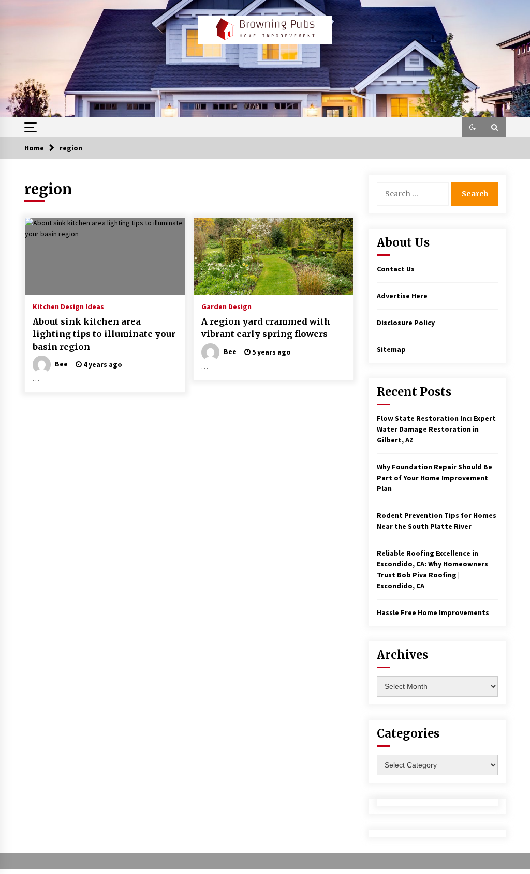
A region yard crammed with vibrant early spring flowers (265, 328)
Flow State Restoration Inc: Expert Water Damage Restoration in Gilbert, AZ (436, 428)
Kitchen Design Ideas (68, 306)
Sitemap (391, 349)
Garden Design (226, 306)
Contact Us (396, 268)
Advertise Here (402, 295)
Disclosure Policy (406, 322)
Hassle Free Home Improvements (433, 612)
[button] (472, 127)
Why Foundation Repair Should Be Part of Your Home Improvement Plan (434, 477)
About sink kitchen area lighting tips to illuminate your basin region (104, 334)
